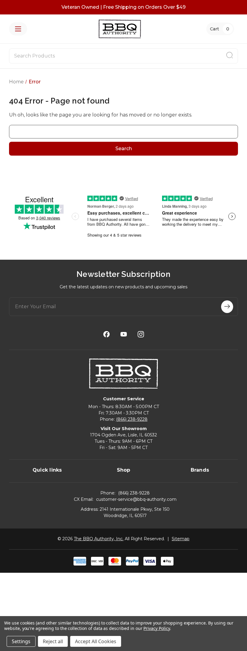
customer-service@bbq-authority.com (136, 499)
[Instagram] (141, 334)
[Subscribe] (227, 306)
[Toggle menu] (18, 29)
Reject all (53, 641)
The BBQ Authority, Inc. (99, 538)
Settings (21, 641)
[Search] (229, 55)
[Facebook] (106, 334)
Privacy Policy (156, 628)
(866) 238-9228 (132, 419)
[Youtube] (123, 334)
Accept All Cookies (95, 641)
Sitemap (180, 538)
